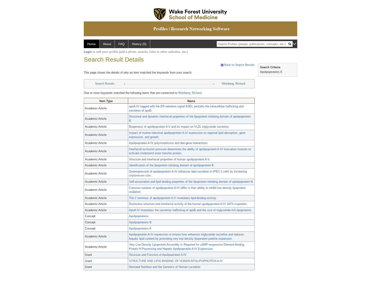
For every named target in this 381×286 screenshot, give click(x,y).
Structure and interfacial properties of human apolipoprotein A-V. (169, 159)
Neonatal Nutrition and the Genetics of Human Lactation (164, 267)
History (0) (139, 44)
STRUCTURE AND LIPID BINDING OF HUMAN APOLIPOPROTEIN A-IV (176, 261)
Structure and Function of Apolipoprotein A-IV (158, 254)
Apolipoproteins (139, 216)
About (107, 44)
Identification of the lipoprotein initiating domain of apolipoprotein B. (172, 165)
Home (91, 44)
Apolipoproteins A (140, 228)
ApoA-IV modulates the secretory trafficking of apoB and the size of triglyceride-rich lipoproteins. (190, 210)
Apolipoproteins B (140, 222)
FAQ (121, 44)
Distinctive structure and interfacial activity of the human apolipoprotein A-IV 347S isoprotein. (188, 204)
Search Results (105, 83)
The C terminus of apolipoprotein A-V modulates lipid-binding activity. (173, 198)
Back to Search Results (239, 64)
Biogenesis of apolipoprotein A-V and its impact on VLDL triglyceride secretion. (179, 126)
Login (88, 51)
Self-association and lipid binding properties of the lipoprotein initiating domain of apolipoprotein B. (191, 181)
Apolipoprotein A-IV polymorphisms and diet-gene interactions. (168, 143)
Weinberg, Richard (233, 83)
